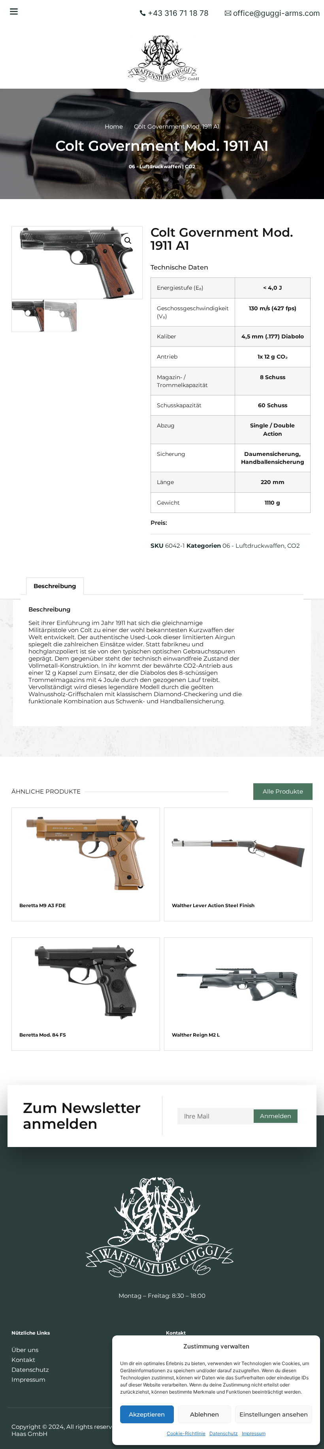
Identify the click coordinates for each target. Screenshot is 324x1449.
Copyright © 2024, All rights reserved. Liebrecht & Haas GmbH (83, 1430)
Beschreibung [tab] (55, 586)
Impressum (254, 1433)
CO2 (190, 166)
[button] (13, 11)
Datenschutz (223, 1433)
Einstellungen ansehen (273, 1414)
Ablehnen (204, 1414)
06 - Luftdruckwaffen (155, 166)
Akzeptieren (147, 1414)
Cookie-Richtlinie (186, 1433)
